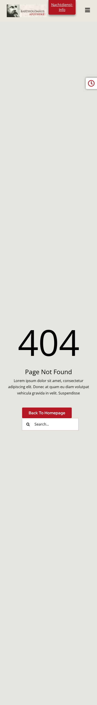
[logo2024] (26, 6)
